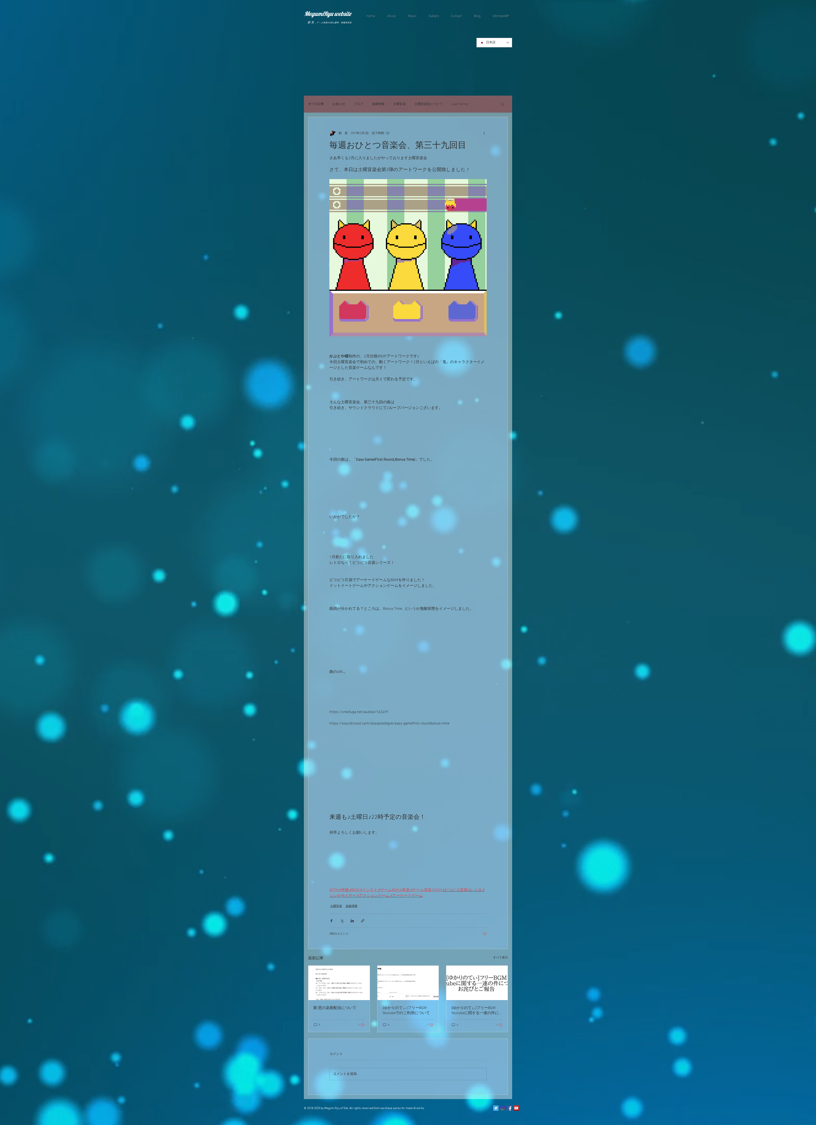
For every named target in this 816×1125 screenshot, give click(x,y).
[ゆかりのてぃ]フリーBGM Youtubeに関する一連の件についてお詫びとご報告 (475, 1010)
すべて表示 (500, 957)
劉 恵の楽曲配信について (334, 1008)
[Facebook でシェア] (331, 921)
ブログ (358, 104)
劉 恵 (310, 22)
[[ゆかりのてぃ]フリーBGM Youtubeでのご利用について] (408, 983)
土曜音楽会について (428, 104)
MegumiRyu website (327, 13)
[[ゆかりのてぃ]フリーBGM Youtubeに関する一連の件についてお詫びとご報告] (477, 983)
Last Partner (460, 104)
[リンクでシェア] (363, 921)
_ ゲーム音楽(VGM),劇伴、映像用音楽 (333, 22)
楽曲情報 (378, 104)
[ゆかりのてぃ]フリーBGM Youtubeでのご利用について (406, 1010)
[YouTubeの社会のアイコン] (516, 1108)
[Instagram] (502, 1108)
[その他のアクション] (484, 133)
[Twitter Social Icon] (496, 1108)
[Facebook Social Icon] (509, 1108)
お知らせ (339, 104)
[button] (502, 104)
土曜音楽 (399, 104)
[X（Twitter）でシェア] (342, 921)
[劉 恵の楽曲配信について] (339, 983)
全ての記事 (316, 104)
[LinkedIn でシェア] (352, 921)
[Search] (507, 47)
